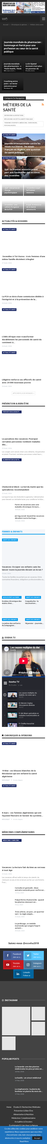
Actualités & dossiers (23, 1122)
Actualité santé (9, 135)
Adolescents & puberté (12, 597)
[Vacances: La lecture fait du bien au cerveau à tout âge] (23, 851)
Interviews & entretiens (13, 115)
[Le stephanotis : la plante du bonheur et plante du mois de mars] (7, 1092)
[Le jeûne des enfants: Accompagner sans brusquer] (12, 614)
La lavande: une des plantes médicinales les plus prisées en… (29, 1067)
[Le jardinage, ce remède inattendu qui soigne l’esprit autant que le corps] (7, 926)
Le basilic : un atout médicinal (28, 1078)
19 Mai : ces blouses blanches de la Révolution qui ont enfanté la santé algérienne (19, 773)
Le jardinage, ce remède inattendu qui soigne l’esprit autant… (27, 925)
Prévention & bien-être (12, 412)
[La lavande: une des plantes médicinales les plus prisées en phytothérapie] (7, 1070)
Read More (24, 1141)
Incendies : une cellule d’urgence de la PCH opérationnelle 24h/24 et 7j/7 (12, 209)
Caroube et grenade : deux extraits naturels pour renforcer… (30, 889)
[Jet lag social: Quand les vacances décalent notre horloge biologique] (7, 519)
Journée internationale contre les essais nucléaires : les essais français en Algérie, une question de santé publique (22, 148)
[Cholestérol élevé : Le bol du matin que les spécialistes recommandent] (23, 470)
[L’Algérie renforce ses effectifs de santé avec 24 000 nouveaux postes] (23, 363)
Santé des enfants (10, 540)
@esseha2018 (31, 943)
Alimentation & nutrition (12, 460)
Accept (37, 1138)
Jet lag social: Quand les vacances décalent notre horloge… (29, 517)
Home (9, 1107)
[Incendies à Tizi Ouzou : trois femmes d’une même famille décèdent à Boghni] (23, 240)
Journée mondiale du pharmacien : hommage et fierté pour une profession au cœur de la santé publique (23, 47)
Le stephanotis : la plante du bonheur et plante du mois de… (29, 1090)
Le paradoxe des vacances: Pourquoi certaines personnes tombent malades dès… (21, 441)
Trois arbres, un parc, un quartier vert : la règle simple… (29, 913)
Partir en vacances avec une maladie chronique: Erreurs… (27, 505)
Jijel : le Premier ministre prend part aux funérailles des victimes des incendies (22, 172)
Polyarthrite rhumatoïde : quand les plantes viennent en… (29, 901)
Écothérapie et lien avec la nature (23, 1125)
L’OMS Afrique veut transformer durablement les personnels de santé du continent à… (22, 339)
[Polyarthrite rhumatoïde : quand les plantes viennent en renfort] (7, 903)
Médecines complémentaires (12, 840)
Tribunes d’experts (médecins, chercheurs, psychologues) (20, 124)
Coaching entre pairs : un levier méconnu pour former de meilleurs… (11, 86)
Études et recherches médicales (27, 1107)
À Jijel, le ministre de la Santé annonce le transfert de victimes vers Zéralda (33, 210)
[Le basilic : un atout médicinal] (7, 1081)
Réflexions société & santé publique (18, 119)
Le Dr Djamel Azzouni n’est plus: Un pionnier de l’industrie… (34, 67)
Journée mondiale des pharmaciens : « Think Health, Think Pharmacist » (12, 67)
